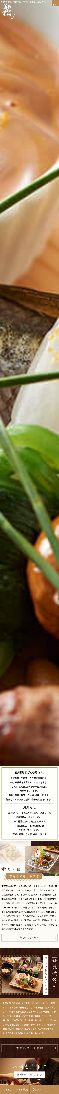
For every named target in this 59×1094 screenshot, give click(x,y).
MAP (38, 1089)
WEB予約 (22, 1089)
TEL (8, 1089)
